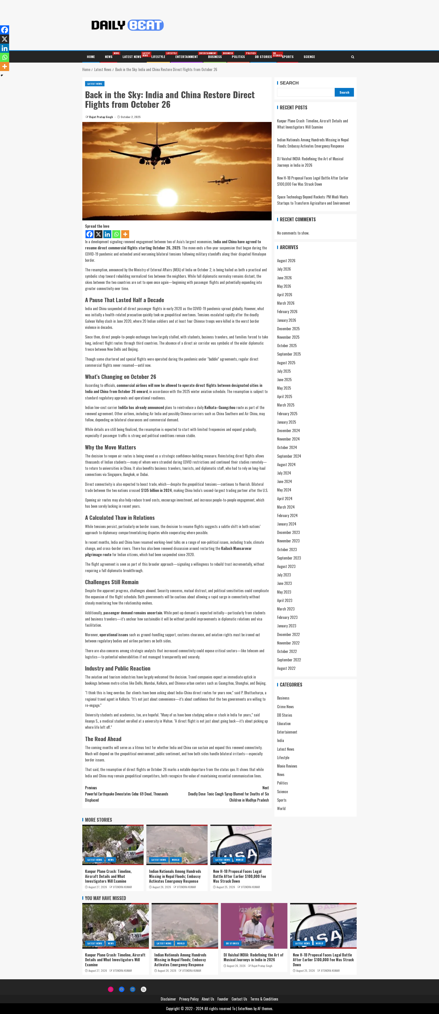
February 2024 (287, 515)
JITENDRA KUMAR (122, 887)
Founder (222, 999)
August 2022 (286, 668)
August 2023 (286, 566)
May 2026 (284, 286)
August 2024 (286, 464)
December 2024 (288, 430)
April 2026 (284, 295)
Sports (288, 56)
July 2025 (284, 371)
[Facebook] (90, 234)
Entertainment (186, 56)
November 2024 (288, 439)
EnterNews (245, 1008)
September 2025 (289, 354)
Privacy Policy (188, 999)
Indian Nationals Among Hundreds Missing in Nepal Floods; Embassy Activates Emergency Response (175, 876)
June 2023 (284, 583)
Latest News (132, 56)
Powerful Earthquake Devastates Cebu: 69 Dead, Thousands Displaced (126, 794)
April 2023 (284, 600)
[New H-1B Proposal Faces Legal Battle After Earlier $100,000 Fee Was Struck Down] (241, 845)
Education (284, 723)
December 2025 (288, 328)
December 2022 (288, 634)
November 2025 (288, 337)
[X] (98, 234)
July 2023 (284, 575)
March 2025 (285, 405)
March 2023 (285, 609)
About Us (208, 999)
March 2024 (286, 507)
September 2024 (289, 456)
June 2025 (284, 379)
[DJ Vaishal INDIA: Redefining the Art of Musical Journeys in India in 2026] (254, 926)
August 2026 (286, 261)
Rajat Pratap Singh (101, 117)
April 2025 (284, 396)
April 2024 (284, 498)
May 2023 (284, 592)
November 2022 (288, 643)
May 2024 (284, 490)
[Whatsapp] (116, 234)
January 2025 (286, 422)
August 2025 (286, 362)
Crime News (285, 706)
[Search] (353, 57)
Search (289, 83)
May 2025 (284, 388)
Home (91, 56)
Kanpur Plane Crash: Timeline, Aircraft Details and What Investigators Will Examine (108, 876)
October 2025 (287, 346)
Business (215, 56)
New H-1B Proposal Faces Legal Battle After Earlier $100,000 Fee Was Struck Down (239, 876)
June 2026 (284, 277)
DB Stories (263, 56)
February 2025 (287, 413)
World (175, 859)
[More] (125, 234)
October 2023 (287, 549)
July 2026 (284, 269)
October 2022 (287, 651)
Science (309, 56)
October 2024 (287, 447)
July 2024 (284, 473)
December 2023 (288, 532)
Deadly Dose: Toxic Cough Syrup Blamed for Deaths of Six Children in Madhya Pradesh (228, 794)
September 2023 (289, 558)
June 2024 (284, 481)
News (108, 56)
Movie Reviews (287, 766)
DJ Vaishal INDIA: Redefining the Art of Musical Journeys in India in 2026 (254, 957)
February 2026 (287, 311)
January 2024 (286, 524)
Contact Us (239, 999)
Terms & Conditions (264, 999)
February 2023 (287, 617)
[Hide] (2, 75)
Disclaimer (168, 999)
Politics (238, 56)
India (280, 740)
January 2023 (286, 626)
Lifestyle (158, 56)
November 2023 (288, 541)
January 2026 (286, 320)
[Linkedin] (107, 234)
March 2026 (285, 303)
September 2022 (289, 660)
